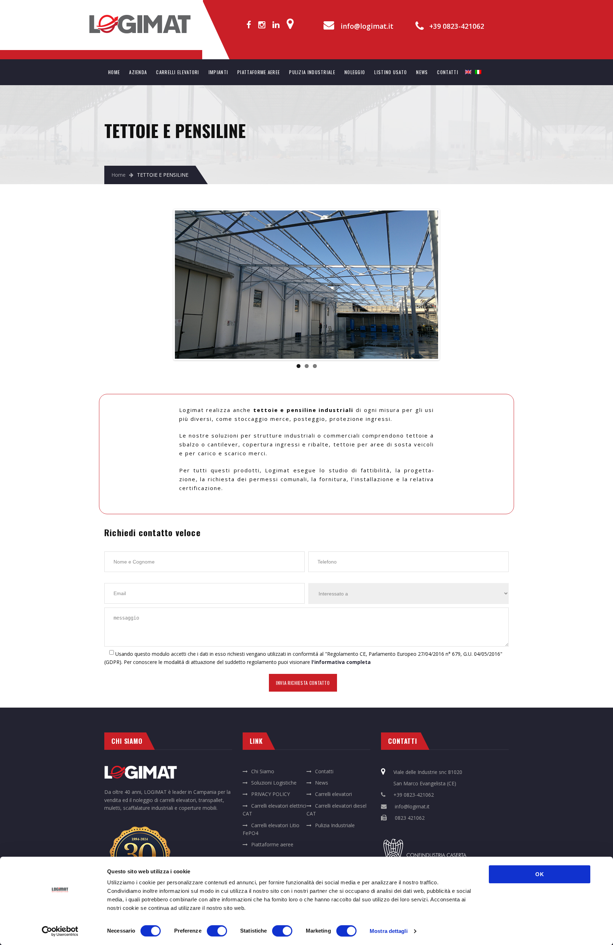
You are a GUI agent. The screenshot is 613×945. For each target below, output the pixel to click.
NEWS (422, 72)
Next (449, 285)
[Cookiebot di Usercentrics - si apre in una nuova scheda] (60, 931)
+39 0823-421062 (456, 26)
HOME (114, 72)
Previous (164, 285)
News (321, 782)
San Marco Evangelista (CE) (424, 783)
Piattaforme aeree (272, 844)
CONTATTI (447, 72)
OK (539, 874)
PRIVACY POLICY (270, 794)
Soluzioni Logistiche (274, 782)
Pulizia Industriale (335, 825)
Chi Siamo (262, 771)
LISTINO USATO (390, 72)
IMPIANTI (218, 72)
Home (118, 174)
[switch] (217, 930)
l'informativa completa (341, 662)
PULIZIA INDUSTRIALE (312, 72)
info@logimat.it (367, 26)
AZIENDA (138, 72)
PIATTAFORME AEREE (258, 72)
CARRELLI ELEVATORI (177, 72)
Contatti (324, 771)
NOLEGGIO (354, 72)
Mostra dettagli (389, 931)
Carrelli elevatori (333, 794)
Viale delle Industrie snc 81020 (427, 772)
